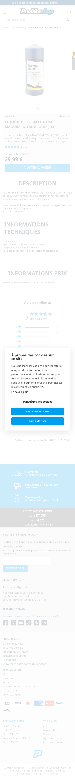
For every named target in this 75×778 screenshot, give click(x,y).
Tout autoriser (37, 420)
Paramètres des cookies (37, 401)
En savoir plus (19, 391)
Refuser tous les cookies (37, 411)
